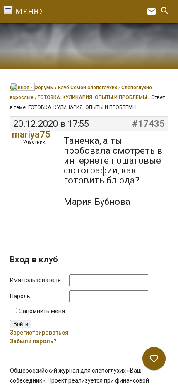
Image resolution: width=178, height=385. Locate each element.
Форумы (44, 87)
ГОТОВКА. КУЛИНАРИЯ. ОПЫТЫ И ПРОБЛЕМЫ (92, 97)
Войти (20, 324)
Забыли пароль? (33, 341)
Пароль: (20, 296)
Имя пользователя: (36, 280)
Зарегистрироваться (39, 332)
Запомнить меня (42, 311)
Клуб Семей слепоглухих (87, 87)
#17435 (148, 124)
